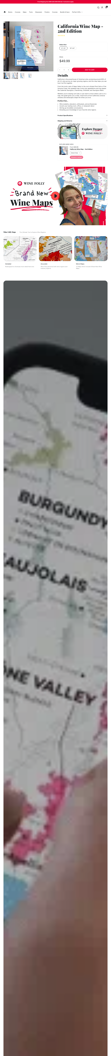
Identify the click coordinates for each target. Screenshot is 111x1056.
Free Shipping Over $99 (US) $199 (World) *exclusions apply (55, 1)
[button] (98, 7)
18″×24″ (72, 48)
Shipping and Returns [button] (65, 121)
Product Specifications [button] (65, 115)
